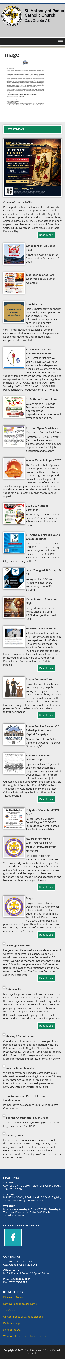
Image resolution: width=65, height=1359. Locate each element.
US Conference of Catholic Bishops (23, 1316)
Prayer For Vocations (39, 679)
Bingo (29, 898)
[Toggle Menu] (60, 41)
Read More (46, 235)
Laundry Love (14, 1135)
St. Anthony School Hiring (41, 398)
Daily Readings (11, 1323)
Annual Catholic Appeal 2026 (43, 460)
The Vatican (9, 1310)
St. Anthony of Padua (32, 20)
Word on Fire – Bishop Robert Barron (24, 1336)
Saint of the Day (12, 1329)
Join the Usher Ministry (20, 1067)
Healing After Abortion (20, 1036)
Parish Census (34, 303)
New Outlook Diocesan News (20, 1303)
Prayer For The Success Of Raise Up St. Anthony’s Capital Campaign (42, 730)
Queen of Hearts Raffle (17, 202)
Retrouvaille (13, 989)
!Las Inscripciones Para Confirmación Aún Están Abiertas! (41, 278)
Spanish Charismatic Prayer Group (27, 1117)
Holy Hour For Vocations (41, 628)
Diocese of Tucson (13, 1297)
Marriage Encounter (18, 945)
